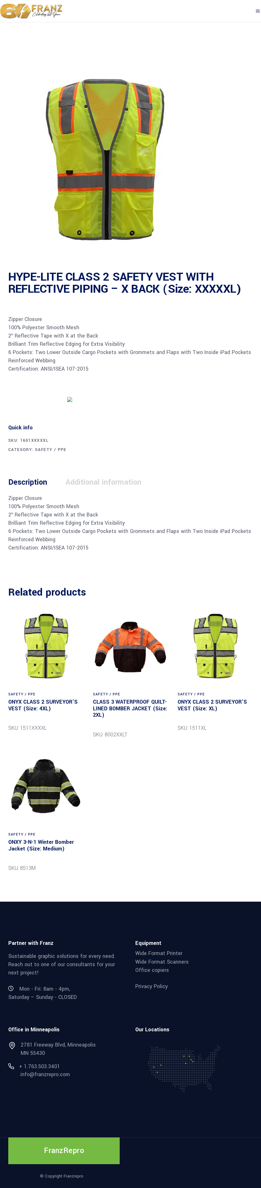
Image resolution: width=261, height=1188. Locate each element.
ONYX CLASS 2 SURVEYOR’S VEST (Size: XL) (212, 705)
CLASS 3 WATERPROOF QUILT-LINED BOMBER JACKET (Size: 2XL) (130, 708)
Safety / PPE (51, 450)
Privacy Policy (151, 986)
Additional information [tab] (103, 482)
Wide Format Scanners (162, 961)
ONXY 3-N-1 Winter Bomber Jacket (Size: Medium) (41, 845)
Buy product (32, 398)
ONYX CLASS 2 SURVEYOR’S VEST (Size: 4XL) (43, 705)
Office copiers (152, 970)
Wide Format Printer (158, 953)
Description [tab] (27, 482)
